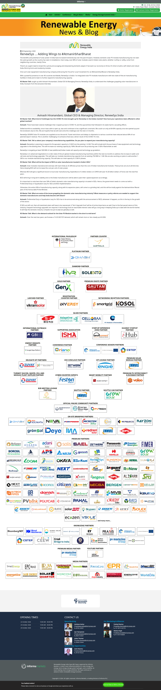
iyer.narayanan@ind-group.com (86, 634)
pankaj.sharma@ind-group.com (125, 626)
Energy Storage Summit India (104, 15)
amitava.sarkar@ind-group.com (86, 626)
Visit (50, 15)
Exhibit (57, 15)
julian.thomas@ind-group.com (85, 640)
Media (87, 15)
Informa (80, 1)
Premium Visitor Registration (148, 10)
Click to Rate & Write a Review (113, 684)
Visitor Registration (126, 10)
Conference (66, 15)
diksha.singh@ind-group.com (124, 633)
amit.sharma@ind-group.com (85, 651)
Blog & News (78, 15)
